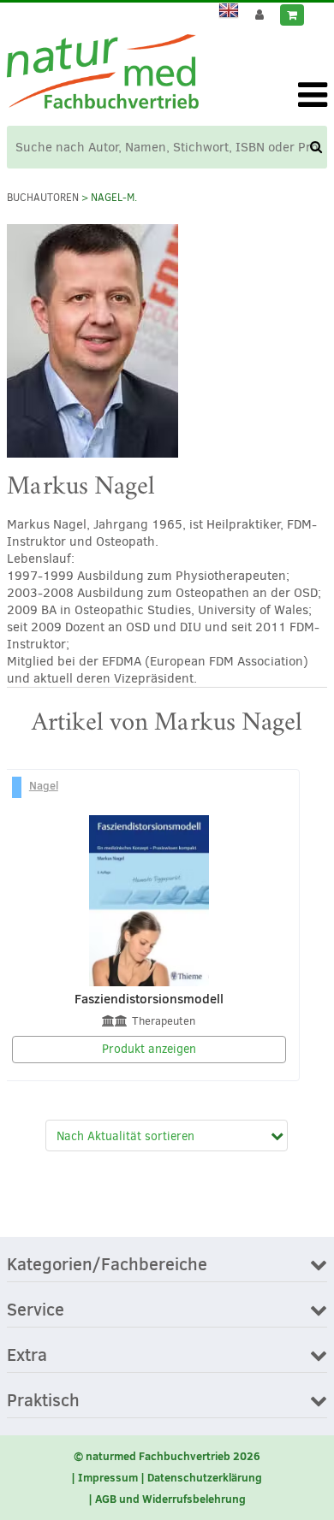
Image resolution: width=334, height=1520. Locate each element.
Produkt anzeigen (149, 1049)
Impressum (108, 1477)
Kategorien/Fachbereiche (107, 1265)
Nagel (43, 785)
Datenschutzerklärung (204, 1477)
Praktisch (43, 1401)
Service (35, 1310)
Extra (27, 1356)
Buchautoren (43, 197)
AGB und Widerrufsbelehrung (170, 1498)
